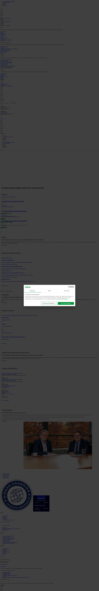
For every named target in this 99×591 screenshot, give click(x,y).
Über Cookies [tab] (66, 290)
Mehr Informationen (63, 299)
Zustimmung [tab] (32, 290)
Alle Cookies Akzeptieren (66, 303)
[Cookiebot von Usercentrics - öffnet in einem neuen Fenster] (69, 287)
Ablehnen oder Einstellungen (49, 303)
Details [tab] (49, 290)
